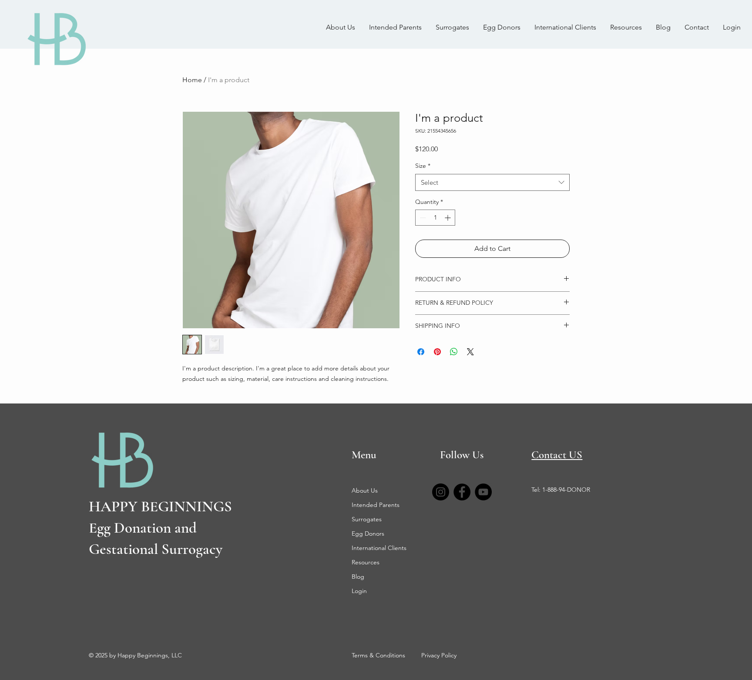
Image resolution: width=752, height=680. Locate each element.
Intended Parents (376, 505)
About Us (365, 490)
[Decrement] (421, 217)
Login (359, 591)
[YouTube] (483, 491)
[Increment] (448, 217)
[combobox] (492, 182)
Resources (365, 562)
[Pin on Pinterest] (437, 352)
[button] (626, 27)
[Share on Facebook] (421, 352)
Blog (358, 576)
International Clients (379, 548)
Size (422, 166)
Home (192, 80)
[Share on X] (470, 352)
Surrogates (367, 519)
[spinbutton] (435, 217)
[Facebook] (461, 491)
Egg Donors (368, 533)
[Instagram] (440, 491)
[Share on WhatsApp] (454, 352)
